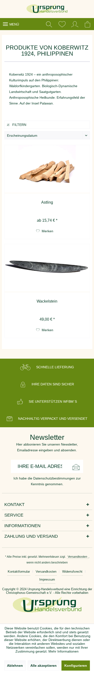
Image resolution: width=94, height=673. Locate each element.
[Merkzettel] (62, 24)
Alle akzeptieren (43, 665)
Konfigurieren (75, 665)
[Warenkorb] (88, 24)
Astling (47, 202)
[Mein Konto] (75, 24)
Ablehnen (15, 665)
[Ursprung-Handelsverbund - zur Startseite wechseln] (47, 9)
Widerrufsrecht (72, 571)
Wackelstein (47, 301)
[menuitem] (10, 24)
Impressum (47, 579)
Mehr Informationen (63, 651)
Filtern (18, 125)
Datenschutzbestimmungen (54, 478)
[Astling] (47, 169)
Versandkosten (77, 556)
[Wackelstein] (47, 268)
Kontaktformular (19, 571)
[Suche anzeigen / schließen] (49, 24)
